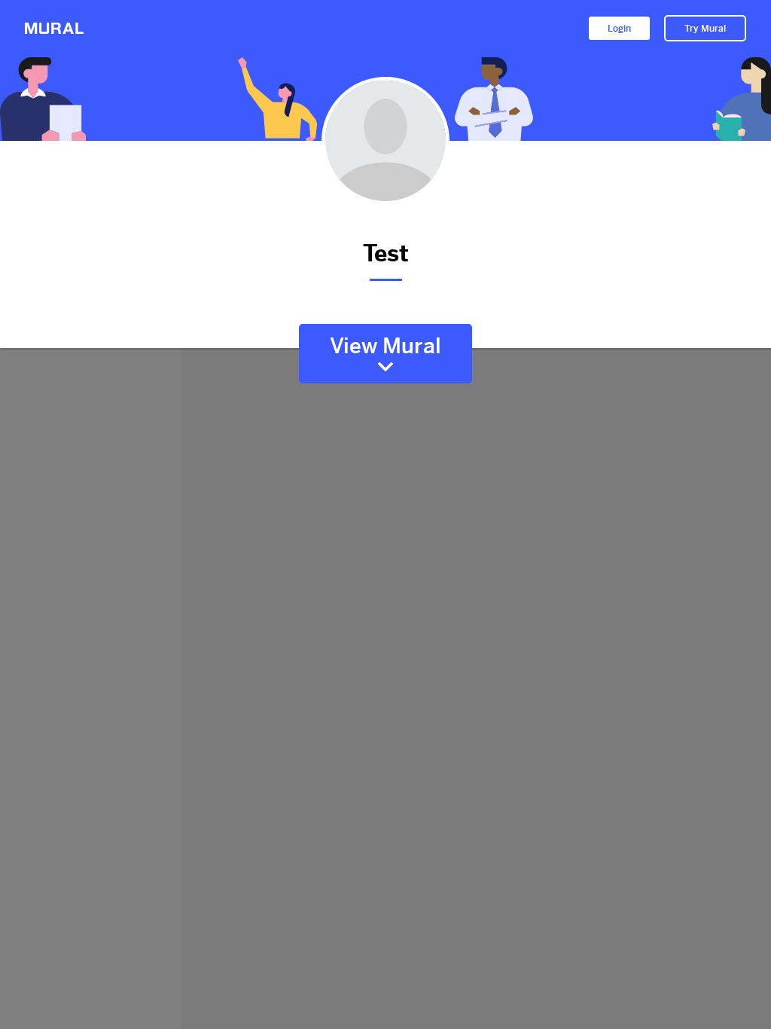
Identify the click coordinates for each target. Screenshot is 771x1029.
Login (619, 29)
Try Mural (705, 29)
